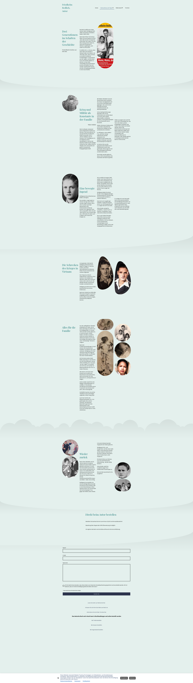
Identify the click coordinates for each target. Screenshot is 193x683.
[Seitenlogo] (67, 13)
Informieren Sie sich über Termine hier (96, 612)
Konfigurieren (86, 681)
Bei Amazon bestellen (96, 625)
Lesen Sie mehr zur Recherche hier (96, 603)
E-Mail (64, 555)
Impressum (77, 681)
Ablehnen (132, 678)
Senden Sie (96, 594)
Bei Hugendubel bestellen (96, 629)
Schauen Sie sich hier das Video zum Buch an (96, 607)
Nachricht (65, 563)
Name (64, 547)
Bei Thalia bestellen (96, 620)
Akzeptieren (124, 678)
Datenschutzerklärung (66, 681)
